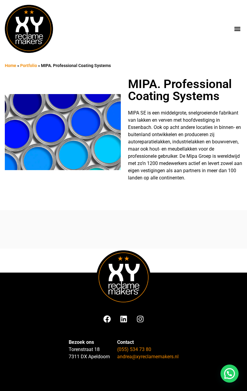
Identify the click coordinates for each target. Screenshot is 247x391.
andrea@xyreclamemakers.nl (148, 356)
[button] (237, 29)
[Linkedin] (123, 319)
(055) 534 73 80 (134, 349)
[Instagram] (140, 319)
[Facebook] (106, 319)
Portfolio (28, 65)
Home (10, 65)
